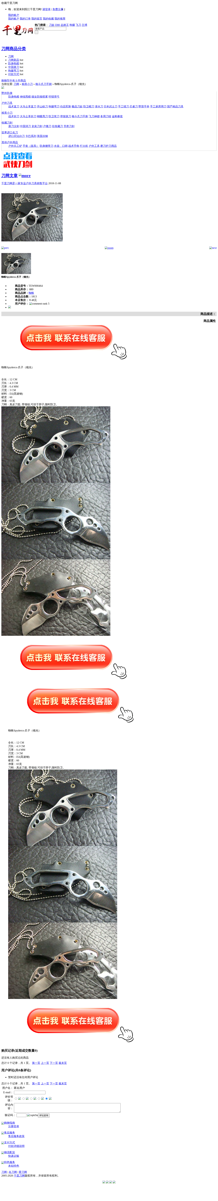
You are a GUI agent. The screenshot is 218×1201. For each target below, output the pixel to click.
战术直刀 (13, 106)
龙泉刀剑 (37, 126)
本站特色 (13, 1165)
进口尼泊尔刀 (16, 136)
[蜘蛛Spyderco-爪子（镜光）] (32, 245)
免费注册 (57, 9)
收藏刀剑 (7, 122)
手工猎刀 (123, 106)
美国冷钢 (42, 136)
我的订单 (25, 18)
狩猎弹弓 (54, 96)
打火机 (84, 145)
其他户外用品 (10, 142)
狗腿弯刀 (13, 70)
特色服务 (9, 1162)
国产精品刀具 (175, 106)
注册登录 (13, 1126)
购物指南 (9, 1122)
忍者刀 (134, 106)
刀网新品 (13, 59)
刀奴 (51, 24)
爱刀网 (23, 1172)
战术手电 (73, 145)
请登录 (46, 9)
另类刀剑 (69, 126)
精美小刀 (27, 84)
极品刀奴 (77, 106)
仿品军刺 (65, 106)
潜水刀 (99, 106)
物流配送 (9, 1152)
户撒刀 (47, 126)
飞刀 (78, 24)
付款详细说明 (16, 1146)
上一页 (45, 1062)
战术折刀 (13, 116)
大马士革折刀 (28, 116)
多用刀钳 (105, 116)
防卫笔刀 (54, 116)
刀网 (11, 56)
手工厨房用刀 (158, 106)
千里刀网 (19, 1175)
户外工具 (94, 145)
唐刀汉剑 (13, 126)
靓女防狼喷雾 (40, 96)
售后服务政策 (16, 1136)
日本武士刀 (110, 106)
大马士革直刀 (28, 106)
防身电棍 (13, 63)
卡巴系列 (30, 136)
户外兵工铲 (15, 145)
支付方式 (9, 1142)
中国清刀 (25, 126)
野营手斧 (143, 106)
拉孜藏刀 (57, 126)
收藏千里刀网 (9, 3)
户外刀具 (7, 102)
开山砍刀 (42, 106)
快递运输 (13, 1155)
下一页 (54, 1062)
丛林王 (65, 24)
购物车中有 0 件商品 (13, 80)
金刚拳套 (117, 116)
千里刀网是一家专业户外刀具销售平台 (24, 183)
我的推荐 (59, 18)
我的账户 (13, 15)
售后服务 (9, 1132)
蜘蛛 (31, 292)
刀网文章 (9, 175)
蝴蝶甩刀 (42, 116)
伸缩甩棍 (25, 96)
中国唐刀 (13, 67)
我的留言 (36, 18)
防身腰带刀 (46, 145)
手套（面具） (31, 145)
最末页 (63, 1062)
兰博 (84, 24)
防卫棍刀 (88, 106)
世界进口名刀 (10, 132)
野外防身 (7, 93)
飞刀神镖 (94, 116)
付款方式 (13, 74)
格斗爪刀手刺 (43, 84)
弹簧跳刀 (65, 116)
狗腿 (72, 24)
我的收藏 (48, 18)
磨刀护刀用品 (108, 145)
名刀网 (13, 1172)
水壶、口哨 (61, 145)
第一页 (36, 1062)
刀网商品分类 (13, 48)
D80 (57, 24)
